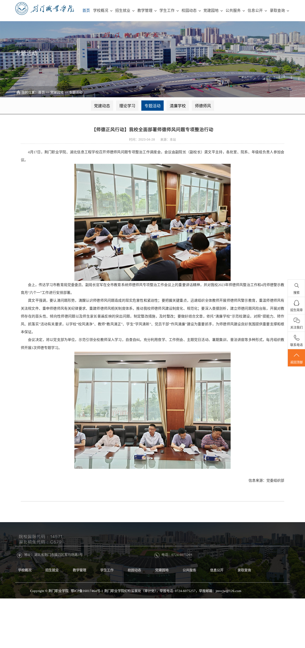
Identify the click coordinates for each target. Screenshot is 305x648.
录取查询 (277, 10)
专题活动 (75, 92)
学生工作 (167, 10)
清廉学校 (178, 106)
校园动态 (189, 10)
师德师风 (203, 106)
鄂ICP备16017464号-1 (87, 591)
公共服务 (233, 10)
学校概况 (100, 10)
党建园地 (211, 10)
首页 (86, 10)
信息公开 (255, 10)
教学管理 (144, 10)
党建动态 (102, 106)
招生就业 (122, 10)
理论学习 (127, 106)
